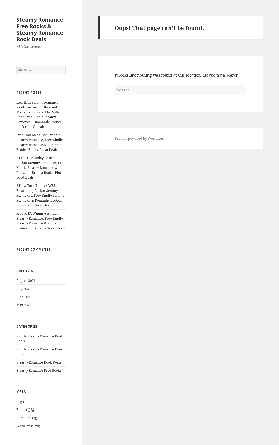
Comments (27, 418)
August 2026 (26, 280)
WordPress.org (28, 426)
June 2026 (24, 297)
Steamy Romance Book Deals (38, 362)
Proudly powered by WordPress (140, 138)
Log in (21, 401)
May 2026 (23, 305)
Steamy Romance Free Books (38, 370)
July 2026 (23, 289)
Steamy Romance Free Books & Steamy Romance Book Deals (39, 29)
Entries (25, 409)
